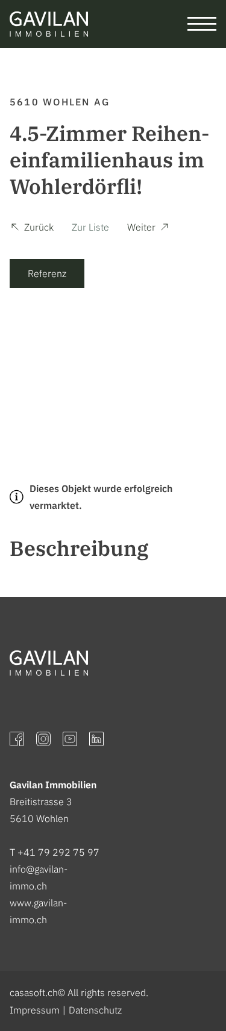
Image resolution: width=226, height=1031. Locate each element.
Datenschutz (95, 1010)
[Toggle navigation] (201, 24)
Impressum (35, 1010)
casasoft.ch (34, 992)
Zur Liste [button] (90, 227)
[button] (32, 229)
